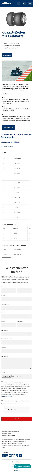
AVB (17, 468)
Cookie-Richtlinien (16, 462)
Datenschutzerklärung (6, 396)
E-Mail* (3, 295)
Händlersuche (7, 55)
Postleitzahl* (20, 321)
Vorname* (3, 287)
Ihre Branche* (4, 330)
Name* (18, 287)
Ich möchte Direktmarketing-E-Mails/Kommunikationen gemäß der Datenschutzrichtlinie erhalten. (15, 402)
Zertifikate (16, 470)
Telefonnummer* (5, 304)
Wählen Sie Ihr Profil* (6, 339)
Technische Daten (8, 127)
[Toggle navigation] (30, 3)
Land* (2, 313)
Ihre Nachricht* (5, 356)
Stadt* (3, 321)
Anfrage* (3, 347)
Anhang (3, 372)
